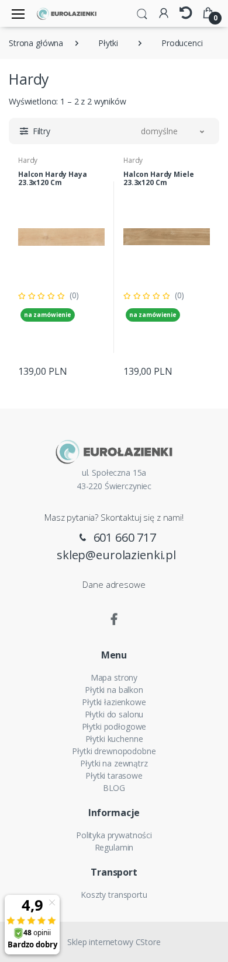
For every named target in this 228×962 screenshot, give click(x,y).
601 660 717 (123, 537)
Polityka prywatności (114, 835)
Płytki (108, 42)
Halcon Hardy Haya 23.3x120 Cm (52, 178)
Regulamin (114, 847)
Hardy (27, 160)
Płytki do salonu (114, 714)
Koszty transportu (114, 894)
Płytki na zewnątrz (113, 763)
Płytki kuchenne (114, 738)
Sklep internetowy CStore (114, 941)
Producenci (182, 42)
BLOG (114, 787)
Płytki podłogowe (114, 726)
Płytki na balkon (114, 689)
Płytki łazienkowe (114, 701)
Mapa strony (114, 677)
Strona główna (36, 42)
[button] (142, 13)
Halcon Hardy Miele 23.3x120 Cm (158, 178)
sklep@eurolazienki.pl (116, 555)
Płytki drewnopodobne (114, 751)
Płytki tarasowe (114, 775)
